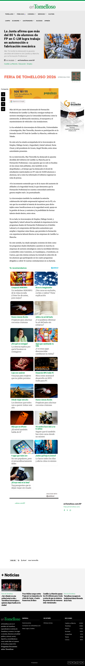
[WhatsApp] (3, 109)
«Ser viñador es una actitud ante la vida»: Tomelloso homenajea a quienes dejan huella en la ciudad (11, 600)
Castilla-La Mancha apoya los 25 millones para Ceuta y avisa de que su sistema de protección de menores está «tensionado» (53, 598)
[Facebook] (3, 94)
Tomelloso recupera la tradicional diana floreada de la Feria (73, 598)
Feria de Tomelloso (7, 594)
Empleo (29, 64)
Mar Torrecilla (33, 560)
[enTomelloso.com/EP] (35, 528)
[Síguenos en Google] (17, 105)
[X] (3, 99)
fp (18, 560)
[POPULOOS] (34, 98)
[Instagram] (72, 662)
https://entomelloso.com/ (72, 507)
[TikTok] (79, 662)
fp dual (23, 560)
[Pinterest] (3, 104)
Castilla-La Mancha (11, 64)
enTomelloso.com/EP (26, 60)
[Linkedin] (75, 662)
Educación (22, 64)
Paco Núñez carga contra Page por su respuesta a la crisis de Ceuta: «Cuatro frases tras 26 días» (32, 597)
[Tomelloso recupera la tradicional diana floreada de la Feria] (74, 585)
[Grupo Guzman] (72, 135)
